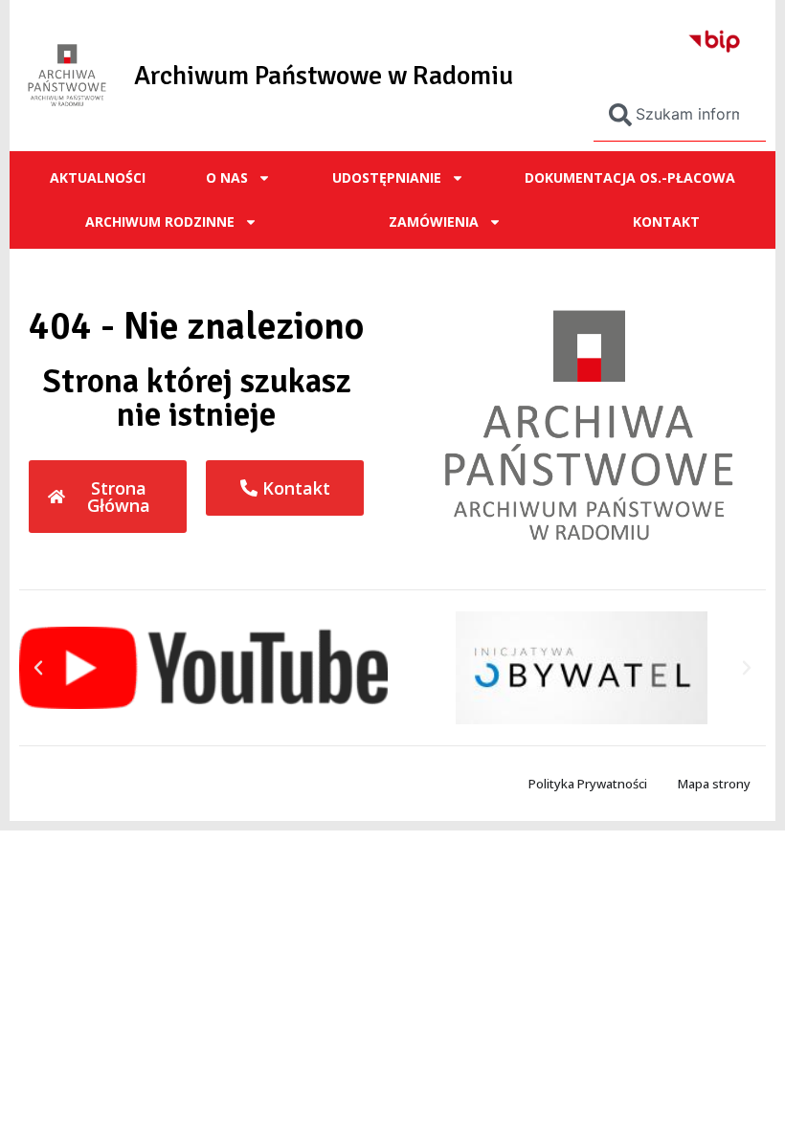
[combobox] (680, 115)
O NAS (227, 177)
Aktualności (98, 177)
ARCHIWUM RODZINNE (160, 221)
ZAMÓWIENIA (434, 221)
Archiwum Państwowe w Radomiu (323, 75)
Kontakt (666, 221)
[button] (38, 667)
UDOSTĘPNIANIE (386, 177)
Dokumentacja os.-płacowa (630, 177)
